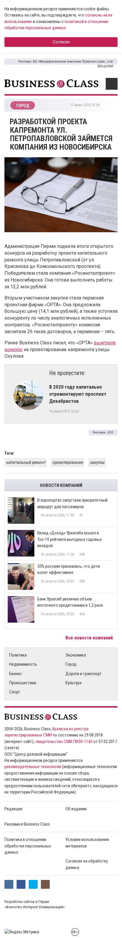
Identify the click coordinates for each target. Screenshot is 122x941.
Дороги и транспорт (83, 673)
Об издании (75, 808)
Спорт (14, 692)
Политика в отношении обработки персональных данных (27, 846)
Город (70, 664)
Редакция (13, 808)
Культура (73, 682)
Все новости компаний (89, 638)
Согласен (61, 42)
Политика (18, 655)
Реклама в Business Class (27, 824)
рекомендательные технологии (32, 766)
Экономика (75, 655)
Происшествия (22, 682)
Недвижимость (23, 664)
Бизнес (15, 673)
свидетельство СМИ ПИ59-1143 (63, 741)
